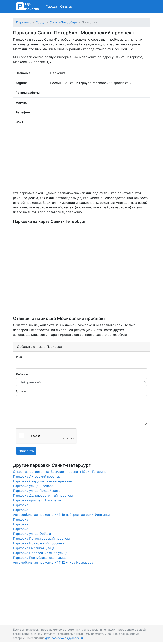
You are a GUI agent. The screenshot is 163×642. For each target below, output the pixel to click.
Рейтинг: (22, 374)
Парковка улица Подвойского (36, 491)
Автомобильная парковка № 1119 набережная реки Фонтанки (61, 515)
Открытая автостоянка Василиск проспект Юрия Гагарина (59, 472)
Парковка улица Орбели (32, 534)
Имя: (19, 357)
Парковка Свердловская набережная (42, 481)
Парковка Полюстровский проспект (42, 538)
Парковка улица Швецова (33, 486)
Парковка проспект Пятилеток (37, 500)
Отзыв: (21, 391)
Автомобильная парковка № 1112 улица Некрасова (53, 562)
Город (40, 22)
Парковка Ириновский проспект (38, 543)
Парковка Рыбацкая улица (34, 548)
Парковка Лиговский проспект (37, 476)
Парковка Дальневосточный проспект (43, 495)
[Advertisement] (81, 159)
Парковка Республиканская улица (40, 558)
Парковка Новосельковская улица (40, 553)
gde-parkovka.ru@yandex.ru (64, 638)
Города (51, 6)
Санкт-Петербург (63, 22)
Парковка (23, 22)
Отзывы (66, 6)
